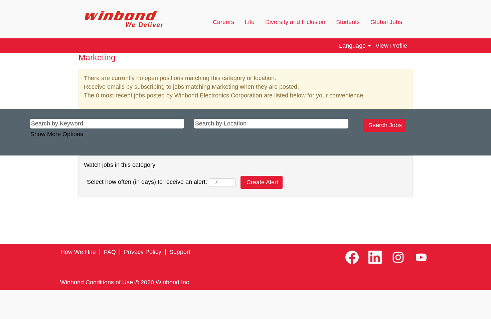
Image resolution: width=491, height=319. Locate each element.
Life (250, 22)
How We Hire (78, 252)
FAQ (110, 252)
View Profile (391, 45)
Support (179, 252)
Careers (223, 22)
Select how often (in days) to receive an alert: (147, 182)
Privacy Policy (142, 252)
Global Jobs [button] (387, 22)
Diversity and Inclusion (295, 22)
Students (348, 22)
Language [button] (353, 45)
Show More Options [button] (56, 134)
